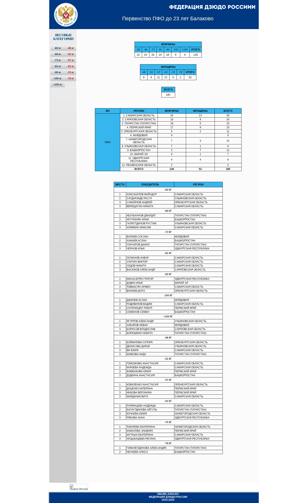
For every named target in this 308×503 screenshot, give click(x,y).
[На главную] (63, 11)
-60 (138, 49)
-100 (175, 49)
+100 (185, 49)
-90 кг (57, 72)
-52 (151, 72)
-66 (146, 49)
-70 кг (70, 72)
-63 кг (70, 66)
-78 (180, 72)
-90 (168, 49)
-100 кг (57, 78)
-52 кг (70, 54)
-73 (153, 49)
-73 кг (57, 60)
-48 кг (70, 48)
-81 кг (57, 66)
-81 (160, 49)
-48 (144, 72)
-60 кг (57, 48)
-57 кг (70, 60)
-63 (166, 72)
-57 (158, 72)
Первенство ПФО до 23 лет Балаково (168, 18)
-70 (173, 72)
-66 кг (57, 54)
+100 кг (57, 84)
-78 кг (70, 78)
